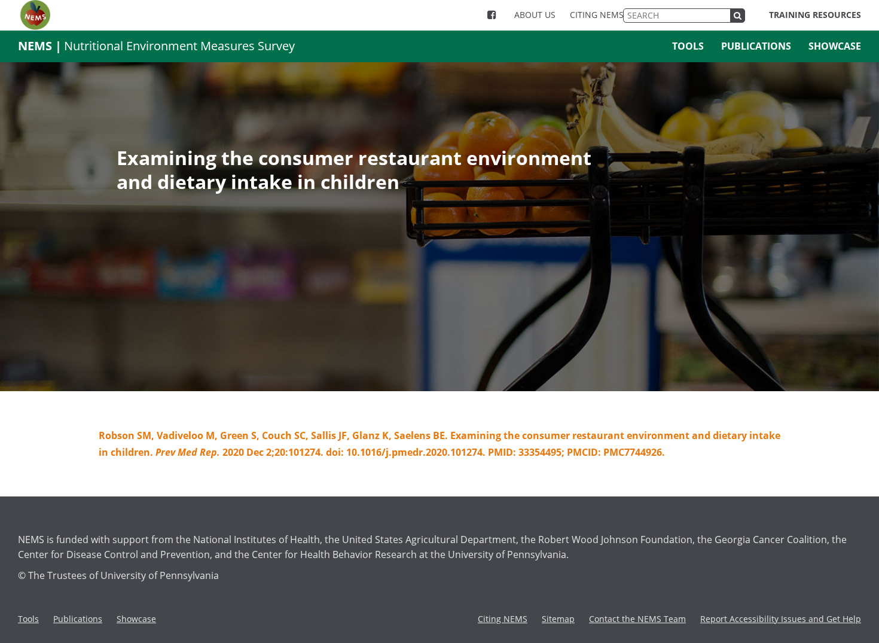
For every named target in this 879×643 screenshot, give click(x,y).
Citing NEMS (597, 14)
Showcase (834, 46)
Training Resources (815, 14)
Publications (756, 46)
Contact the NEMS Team (637, 618)
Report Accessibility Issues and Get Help (780, 618)
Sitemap (558, 618)
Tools (688, 46)
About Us (535, 14)
